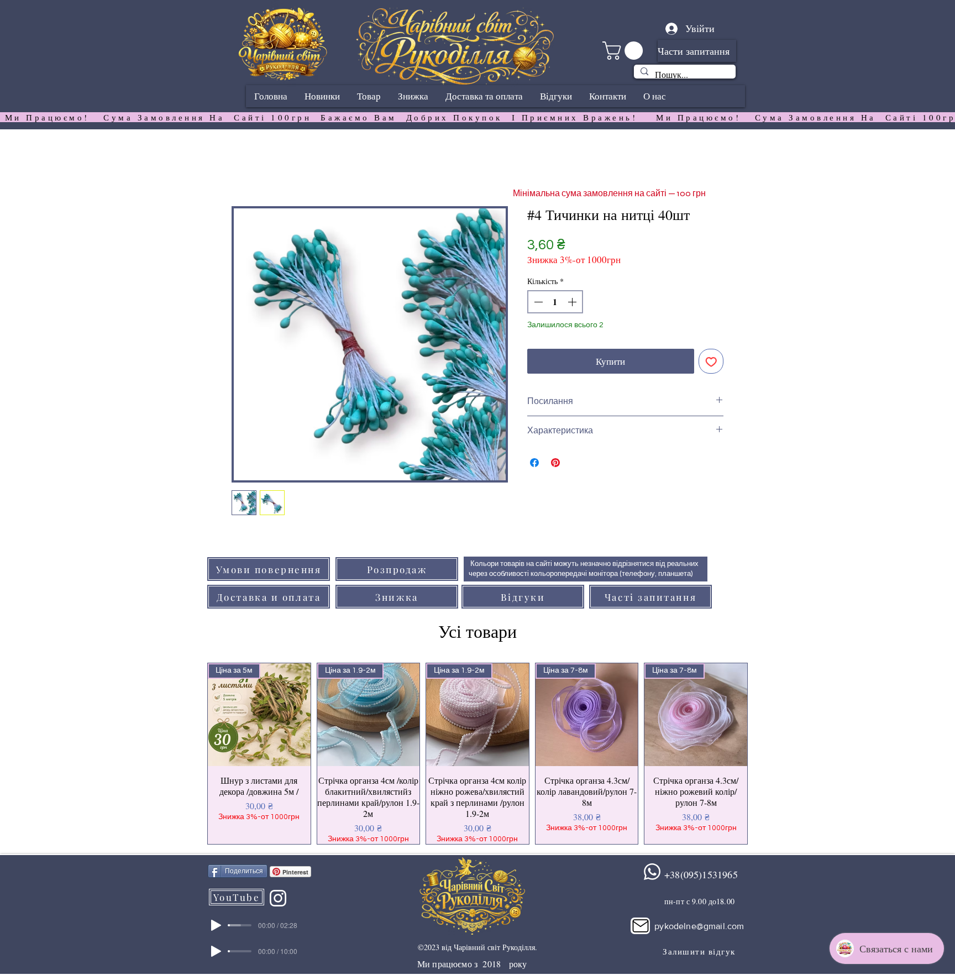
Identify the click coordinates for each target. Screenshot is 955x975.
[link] (624, 50)
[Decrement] (537, 301)
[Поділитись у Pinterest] (555, 462)
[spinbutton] (555, 301)
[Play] (216, 925)
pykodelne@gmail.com (699, 926)
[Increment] (573, 301)
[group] (477, 753)
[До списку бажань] (711, 361)
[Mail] (640, 926)
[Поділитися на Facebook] (534, 462)
